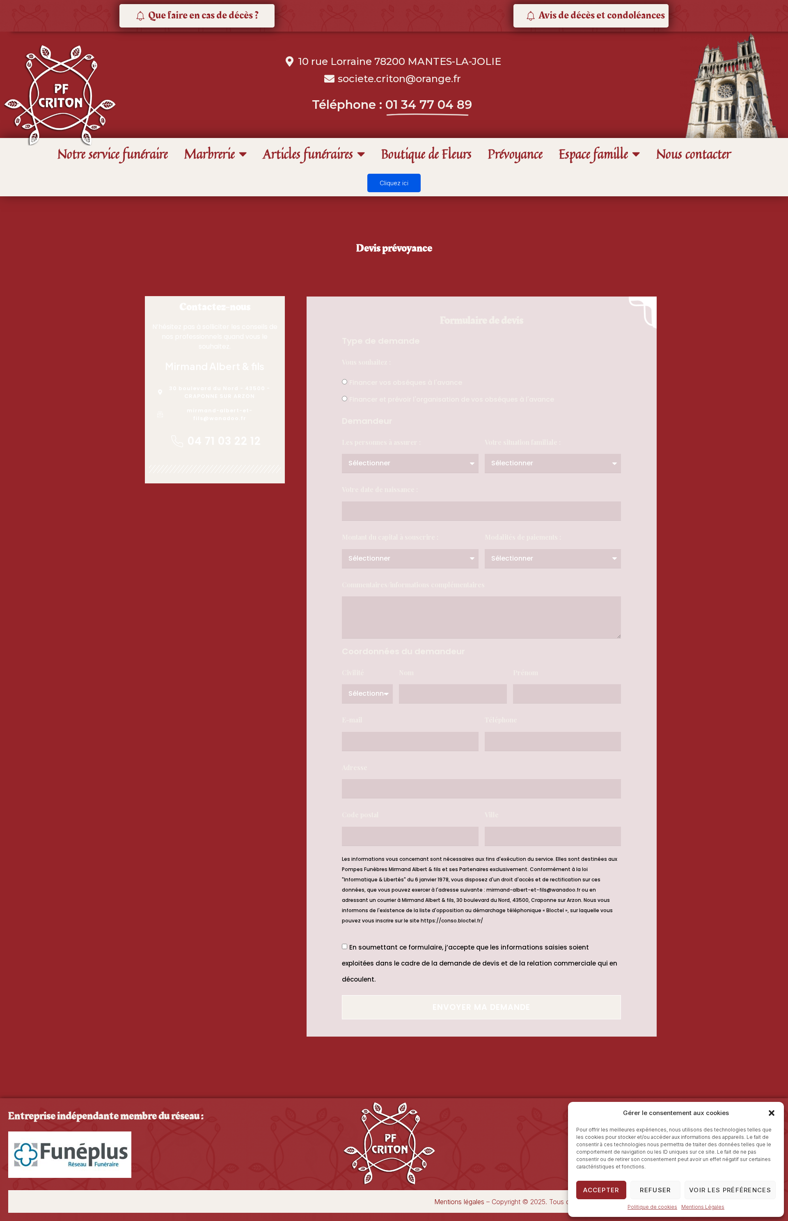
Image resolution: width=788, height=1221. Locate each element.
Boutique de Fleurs (426, 153)
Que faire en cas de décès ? (203, 15)
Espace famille (593, 153)
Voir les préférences (730, 1190)
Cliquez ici (394, 183)
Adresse (354, 767)
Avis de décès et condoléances (601, 15)
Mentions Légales (702, 1207)
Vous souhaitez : (366, 362)
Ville (492, 814)
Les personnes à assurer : (381, 442)
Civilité (353, 672)
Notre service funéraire (112, 153)
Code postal (360, 814)
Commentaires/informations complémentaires (413, 584)
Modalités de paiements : (523, 537)
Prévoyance (515, 153)
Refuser (655, 1190)
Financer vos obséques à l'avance (405, 382)
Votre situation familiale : (523, 442)
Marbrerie (209, 153)
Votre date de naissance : (380, 489)
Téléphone (501, 719)
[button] (771, 1113)
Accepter (601, 1190)
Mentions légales (459, 1202)
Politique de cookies (652, 1207)
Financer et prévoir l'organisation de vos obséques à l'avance (451, 399)
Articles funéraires (308, 153)
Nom (406, 672)
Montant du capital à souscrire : (390, 537)
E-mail (352, 719)
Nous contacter (693, 153)
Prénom (525, 672)
